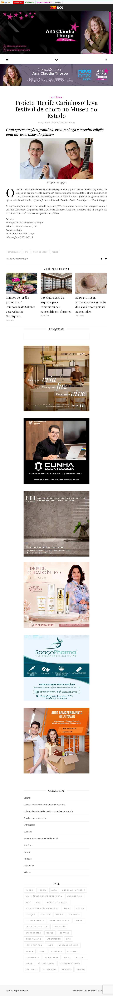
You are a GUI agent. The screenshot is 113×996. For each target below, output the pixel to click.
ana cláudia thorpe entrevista (44, 896)
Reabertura (51, 957)
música (55, 252)
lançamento (54, 939)
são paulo (32, 969)
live (68, 939)
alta (54, 890)
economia (74, 914)
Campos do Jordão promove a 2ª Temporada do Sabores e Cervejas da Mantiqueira (20, 307)
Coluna (27, 797)
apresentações (14, 252)
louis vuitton (34, 945)
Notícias (56, 97)
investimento (33, 939)
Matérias (28, 845)
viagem (81, 969)
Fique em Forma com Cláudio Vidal (41, 838)
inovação (64, 933)
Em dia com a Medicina (35, 818)
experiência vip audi (37, 927)
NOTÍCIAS (18, 2)
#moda (29, 890)
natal (42, 951)
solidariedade (46, 963)
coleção (30, 914)
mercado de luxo (68, 945)
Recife (67, 957)
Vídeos (27, 872)
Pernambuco (33, 957)
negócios (56, 951)
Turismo (67, 969)
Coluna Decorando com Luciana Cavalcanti (44, 804)
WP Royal (24, 990)
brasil (67, 908)
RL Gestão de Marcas (97, 990)
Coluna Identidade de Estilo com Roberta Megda (48, 811)
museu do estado (40, 252)
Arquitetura (74, 896)
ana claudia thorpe (73, 890)
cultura (45, 914)
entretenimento (59, 921)
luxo (50, 945)
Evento (79, 921)
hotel (49, 933)
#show (42, 890)
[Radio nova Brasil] (56, 85)
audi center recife (57, 902)
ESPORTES (29, 2)
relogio (80, 957)
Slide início (29, 865)
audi (38, 902)
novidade (72, 951)
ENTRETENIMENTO (44, 2)
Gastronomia (33, 933)
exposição (60, 927)
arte (26, 252)
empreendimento (35, 921)
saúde (29, 963)
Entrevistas (29, 824)
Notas (27, 851)
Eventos (28, 831)
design (59, 914)
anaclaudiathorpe (19, 258)
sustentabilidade (70, 963)
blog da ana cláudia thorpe (42, 908)
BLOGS (58, 2)
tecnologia (49, 969)
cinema (80, 908)
